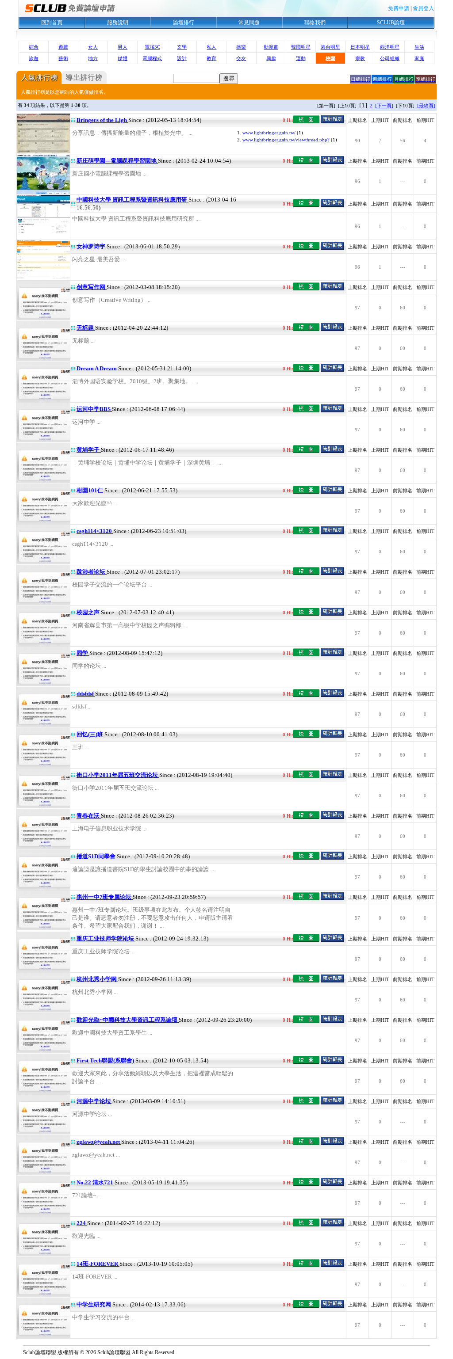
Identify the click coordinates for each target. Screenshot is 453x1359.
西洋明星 (389, 46)
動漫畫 (271, 46)
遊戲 (63, 46)
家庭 (419, 58)
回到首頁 (51, 22)
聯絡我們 (315, 22)
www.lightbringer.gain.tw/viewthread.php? (286, 139)
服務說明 (117, 22)
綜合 (33, 46)
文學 (182, 46)
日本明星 (360, 46)
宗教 (360, 58)
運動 (301, 58)
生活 (419, 46)
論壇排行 (183, 22)
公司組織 (389, 58)
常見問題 (249, 22)
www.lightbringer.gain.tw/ (269, 132)
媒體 (122, 58)
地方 (93, 58)
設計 (182, 58)
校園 (330, 58)
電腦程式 (152, 58)
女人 (93, 46)
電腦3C (152, 46)
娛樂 (241, 46)
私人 (211, 46)
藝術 (63, 58)
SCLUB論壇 (391, 22)
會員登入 (423, 8)
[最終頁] (426, 105)
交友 (241, 58)
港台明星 (330, 46)
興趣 (271, 58)
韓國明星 (301, 46)
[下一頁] (384, 105)
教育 (211, 58)
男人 (122, 46)
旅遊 (33, 58)
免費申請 (398, 8)
